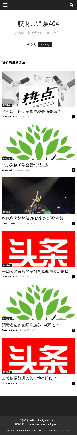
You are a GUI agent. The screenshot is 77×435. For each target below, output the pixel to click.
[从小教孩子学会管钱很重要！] (38, 142)
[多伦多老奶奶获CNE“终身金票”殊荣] (38, 195)
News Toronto (9, 223)
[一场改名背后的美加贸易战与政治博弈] (38, 249)
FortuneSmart (9, 330)
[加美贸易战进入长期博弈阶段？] (38, 356)
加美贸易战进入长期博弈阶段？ (29, 378)
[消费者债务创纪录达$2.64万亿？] (38, 302)
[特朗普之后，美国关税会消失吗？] (38, 89)
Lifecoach (7, 169)
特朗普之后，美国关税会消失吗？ (31, 111)
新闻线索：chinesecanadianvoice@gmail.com (38, 424)
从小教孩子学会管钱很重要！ (27, 165)
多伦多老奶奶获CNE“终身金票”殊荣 (32, 218)
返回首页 (45, 44)
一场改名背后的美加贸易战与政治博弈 (35, 271)
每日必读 (6, 105)
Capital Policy (9, 383)
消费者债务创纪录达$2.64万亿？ (30, 325)
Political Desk (9, 116)
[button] (72, 5)
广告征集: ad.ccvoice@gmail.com (37, 420)
